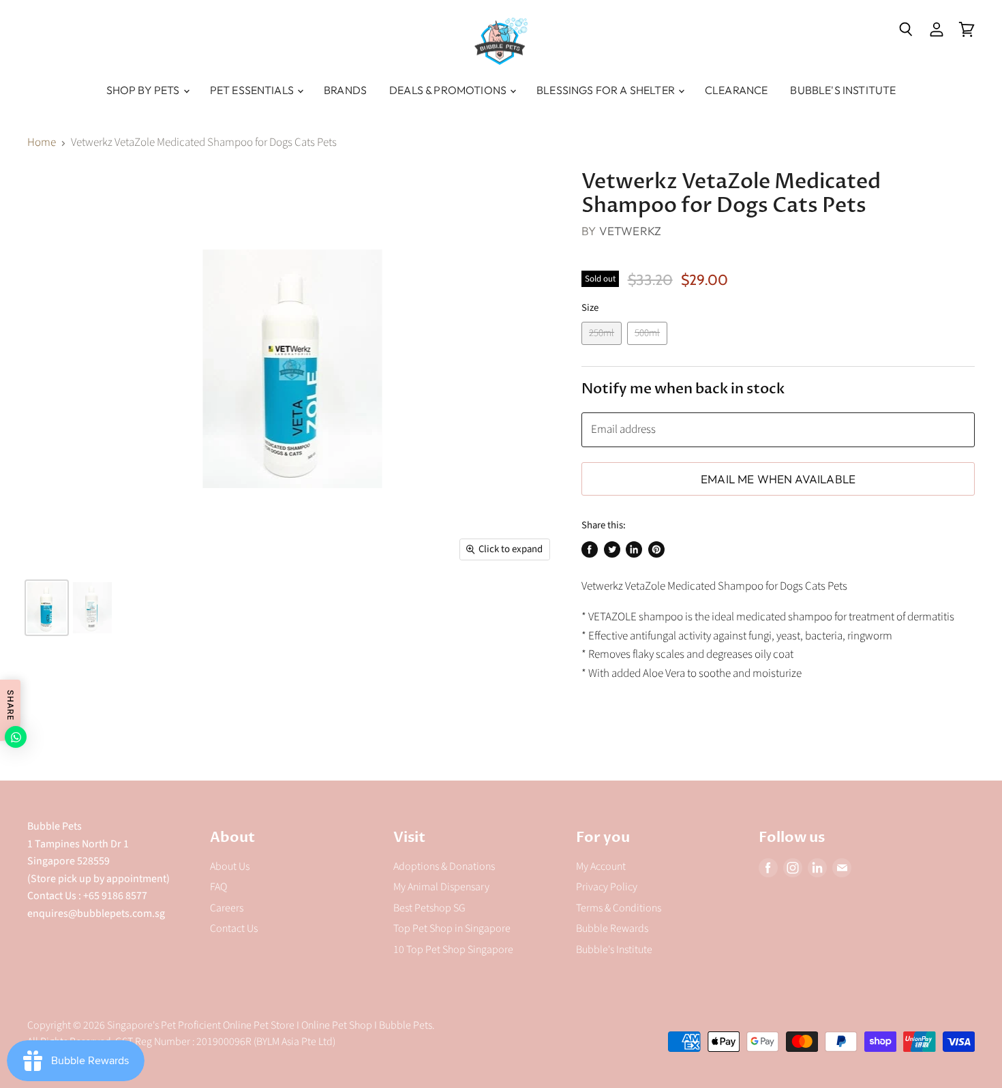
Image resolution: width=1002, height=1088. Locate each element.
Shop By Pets (144, 90)
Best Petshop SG (429, 908)
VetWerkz (630, 231)
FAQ (218, 886)
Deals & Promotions (448, 90)
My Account (601, 866)
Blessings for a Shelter (606, 90)
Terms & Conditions (618, 908)
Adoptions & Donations (444, 866)
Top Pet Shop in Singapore (452, 928)
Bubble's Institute (843, 90)
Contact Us (234, 928)
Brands (345, 90)
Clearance (736, 90)
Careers (226, 908)
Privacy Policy (606, 886)
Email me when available (778, 479)
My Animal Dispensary (441, 886)
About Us (229, 866)
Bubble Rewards (612, 928)
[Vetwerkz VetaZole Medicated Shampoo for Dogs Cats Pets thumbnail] (46, 608)
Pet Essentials (253, 90)
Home (41, 143)
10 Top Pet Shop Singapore (453, 949)
